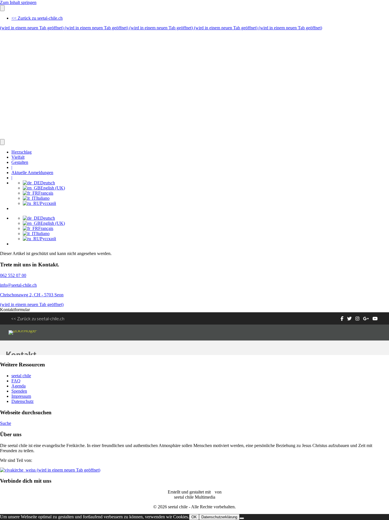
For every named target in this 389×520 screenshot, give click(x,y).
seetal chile (21, 375)
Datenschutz (22, 401)
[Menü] (2, 8)
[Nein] (241, 518)
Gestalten (19, 162)
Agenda (18, 386)
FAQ (16, 380)
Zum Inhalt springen (18, 2)
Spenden (19, 391)
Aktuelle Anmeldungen (32, 172)
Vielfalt (17, 157)
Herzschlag (21, 152)
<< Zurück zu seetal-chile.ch (37, 18)
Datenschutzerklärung (219, 517)
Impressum (21, 396)
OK (194, 517)
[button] (15, 309)
